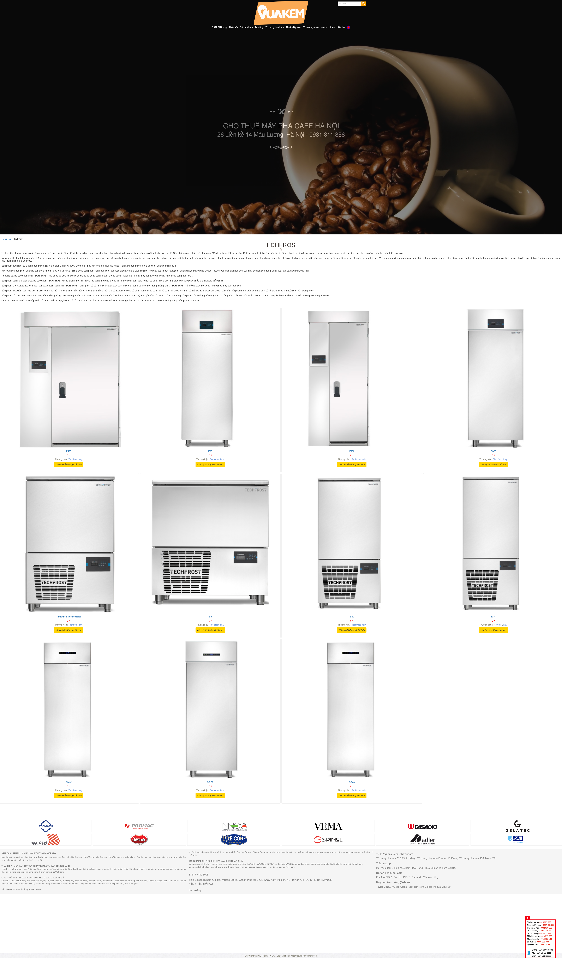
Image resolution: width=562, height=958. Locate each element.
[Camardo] (139, 839)
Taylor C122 (383, 886)
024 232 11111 (544, 956)
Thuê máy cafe (311, 27)
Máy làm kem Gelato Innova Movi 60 (430, 886)
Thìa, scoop (383, 863)
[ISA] (516, 839)
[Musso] (45, 839)
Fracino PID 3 (384, 877)
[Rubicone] (234, 839)
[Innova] (234, 825)
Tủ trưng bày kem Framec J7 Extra (437, 858)
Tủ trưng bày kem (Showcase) (394, 854)
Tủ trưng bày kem (274, 27)
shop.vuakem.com (308, 955)
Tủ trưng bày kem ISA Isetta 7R (477, 858)
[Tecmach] (45, 825)
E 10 (317, 880)
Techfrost (72, 459)
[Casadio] (422, 825)
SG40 (309, 880)
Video (332, 27)
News (324, 27)
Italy (81, 459)
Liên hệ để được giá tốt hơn (69, 464)
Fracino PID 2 (402, 877)
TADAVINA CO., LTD (271, 955)
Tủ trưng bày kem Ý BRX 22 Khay (395, 858)
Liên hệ (341, 27)
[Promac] (139, 825)
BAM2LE (326, 880)
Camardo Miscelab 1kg (425, 877)
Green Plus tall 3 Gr (250, 880)
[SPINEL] (328, 839)
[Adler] (422, 839)
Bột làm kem (246, 27)
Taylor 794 (298, 880)
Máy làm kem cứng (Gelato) (393, 882)
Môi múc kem (384, 867)
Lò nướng (195, 890)
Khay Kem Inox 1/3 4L (277, 880)
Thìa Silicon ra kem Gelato (204, 880)
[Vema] (328, 825)
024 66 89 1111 (544, 953)
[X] (528, 918)
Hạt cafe (233, 27)
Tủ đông (259, 27)
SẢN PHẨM (218, 27)
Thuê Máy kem (293, 27)
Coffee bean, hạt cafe (389, 873)
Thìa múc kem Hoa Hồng (408, 867)
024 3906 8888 (546, 950)
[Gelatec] (517, 825)
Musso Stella (229, 880)
